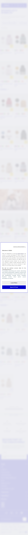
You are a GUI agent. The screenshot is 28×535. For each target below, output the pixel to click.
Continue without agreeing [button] (19, 246)
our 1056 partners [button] (20, 253)
